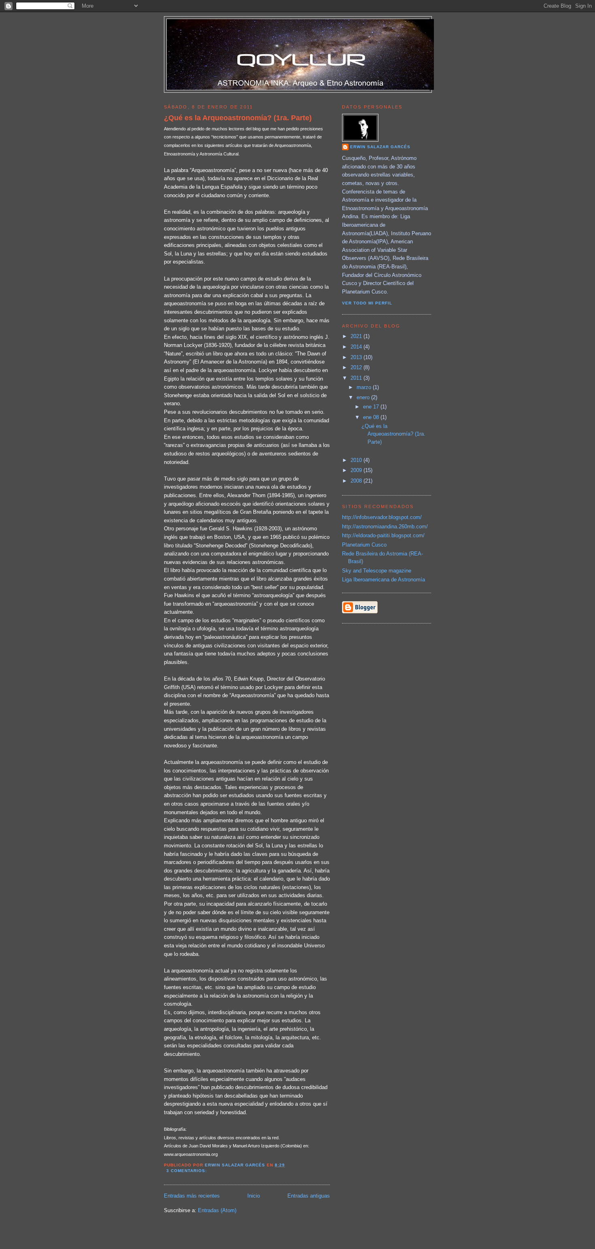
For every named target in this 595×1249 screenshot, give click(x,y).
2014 (357, 347)
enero (364, 397)
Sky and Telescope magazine (376, 571)
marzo (365, 387)
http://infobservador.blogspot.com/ (382, 517)
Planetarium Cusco (364, 545)
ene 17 (371, 407)
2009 (357, 470)
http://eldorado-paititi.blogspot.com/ (383, 535)
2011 (357, 378)
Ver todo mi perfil (367, 303)
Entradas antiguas (308, 1196)
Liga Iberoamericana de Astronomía (383, 580)
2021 (357, 336)
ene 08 (371, 417)
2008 (357, 481)
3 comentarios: (187, 1170)
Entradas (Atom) (217, 1210)
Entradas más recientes (192, 1196)
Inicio (253, 1196)
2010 (357, 460)
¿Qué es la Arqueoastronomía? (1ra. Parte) (238, 118)
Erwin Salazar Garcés (380, 147)
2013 (357, 357)
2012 (357, 367)
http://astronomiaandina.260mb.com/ (385, 526)
